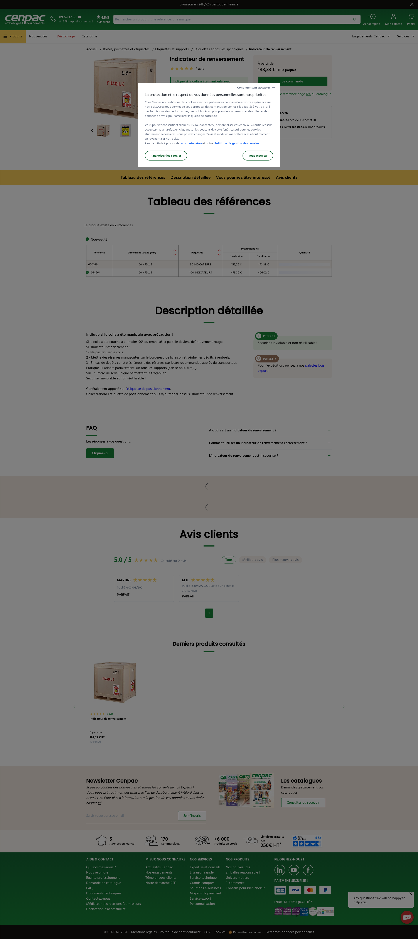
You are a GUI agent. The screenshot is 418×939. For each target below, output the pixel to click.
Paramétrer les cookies (166, 155)
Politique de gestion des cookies (236, 143)
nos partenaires (191, 143)
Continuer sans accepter (253, 87)
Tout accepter (257, 155)
